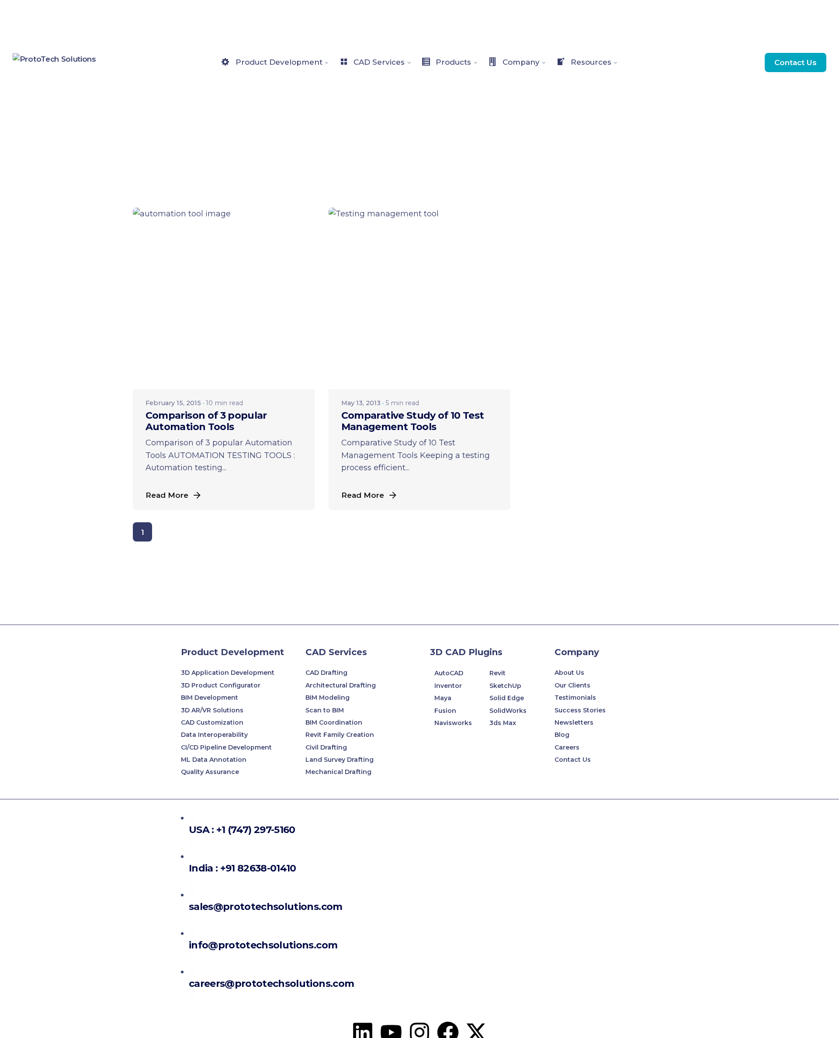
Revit (497, 673)
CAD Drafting (326, 673)
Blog (562, 735)
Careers (567, 747)
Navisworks (453, 723)
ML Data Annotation (214, 760)
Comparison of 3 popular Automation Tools (206, 421)
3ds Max (502, 723)
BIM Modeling (328, 697)
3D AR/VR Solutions (212, 710)
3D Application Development (227, 673)
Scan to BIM (324, 710)
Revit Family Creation (339, 735)
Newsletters (574, 722)
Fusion (445, 711)
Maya (442, 698)
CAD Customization (212, 722)
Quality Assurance (210, 772)
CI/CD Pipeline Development (226, 747)
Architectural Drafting (340, 685)
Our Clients (572, 685)
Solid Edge (506, 698)
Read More (167, 495)
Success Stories (580, 710)
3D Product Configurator (220, 685)
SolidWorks (508, 711)
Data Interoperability (214, 735)
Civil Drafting (326, 747)
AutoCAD (448, 673)
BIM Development (209, 697)
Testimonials (575, 697)
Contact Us (795, 62)
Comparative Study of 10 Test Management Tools (412, 421)
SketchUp (505, 686)
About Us (569, 673)
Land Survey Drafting (339, 760)
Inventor (448, 686)
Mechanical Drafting (338, 772)
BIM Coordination (333, 722)
